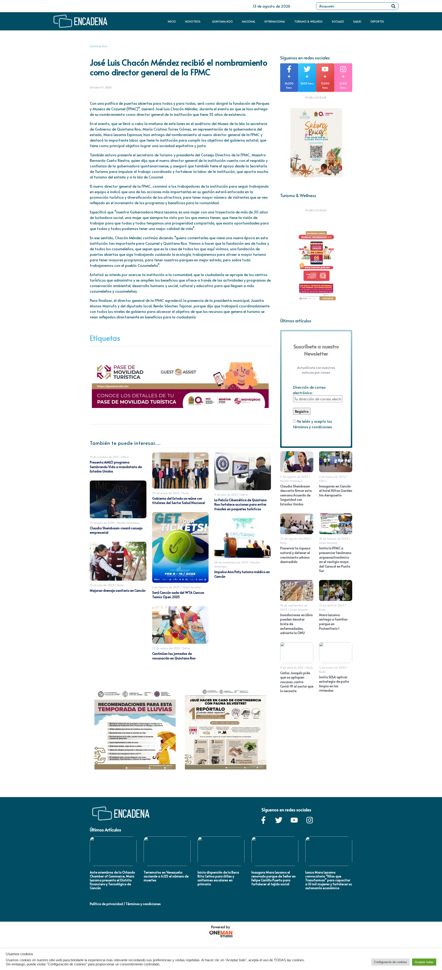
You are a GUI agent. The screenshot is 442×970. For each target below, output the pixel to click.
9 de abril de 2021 (292, 667)
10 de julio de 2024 (102, 522)
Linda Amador (192, 587)
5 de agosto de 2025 (294, 476)
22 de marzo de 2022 (166, 648)
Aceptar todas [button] (424, 962)
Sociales (338, 21)
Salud (357, 21)
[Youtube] (294, 820)
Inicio (172, 21)
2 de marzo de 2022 (332, 476)
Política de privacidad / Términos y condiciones (125, 904)
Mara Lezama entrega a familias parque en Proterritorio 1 (333, 622)
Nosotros (193, 21)
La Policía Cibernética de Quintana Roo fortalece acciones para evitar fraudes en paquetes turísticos (240, 504)
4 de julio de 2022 (226, 494)
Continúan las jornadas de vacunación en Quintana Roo (173, 655)
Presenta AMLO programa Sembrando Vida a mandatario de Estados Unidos (116, 466)
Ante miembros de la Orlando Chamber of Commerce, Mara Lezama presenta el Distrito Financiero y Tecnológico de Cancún (112, 880)
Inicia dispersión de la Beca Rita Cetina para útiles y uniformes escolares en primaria (218, 878)
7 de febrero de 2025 (166, 587)
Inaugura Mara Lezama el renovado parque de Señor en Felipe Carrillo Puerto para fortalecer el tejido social (273, 878)
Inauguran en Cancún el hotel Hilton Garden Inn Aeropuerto (335, 490)
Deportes (377, 21)
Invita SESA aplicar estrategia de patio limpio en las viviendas (334, 684)
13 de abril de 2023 (331, 605)
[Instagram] (309, 820)
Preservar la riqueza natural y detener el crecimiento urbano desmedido (295, 555)
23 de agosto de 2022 (295, 538)
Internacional (275, 21)
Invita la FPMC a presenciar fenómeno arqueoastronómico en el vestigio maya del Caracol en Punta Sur (335, 559)
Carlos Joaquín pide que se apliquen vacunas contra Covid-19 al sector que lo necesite (296, 682)
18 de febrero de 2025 (333, 538)
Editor (125, 457)
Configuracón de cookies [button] (390, 962)
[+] (289, 69)
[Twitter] (278, 820)
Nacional (248, 21)
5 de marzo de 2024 (332, 667)
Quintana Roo (222, 21)
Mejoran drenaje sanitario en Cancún (117, 590)
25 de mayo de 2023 (166, 493)
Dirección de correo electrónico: (309, 390)
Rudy (120, 585)
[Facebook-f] (263, 820)
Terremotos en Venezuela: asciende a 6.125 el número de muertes (166, 876)
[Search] (393, 6)
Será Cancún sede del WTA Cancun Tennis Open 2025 (178, 594)
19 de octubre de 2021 (104, 457)
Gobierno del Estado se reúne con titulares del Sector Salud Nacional (178, 500)
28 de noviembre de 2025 (231, 562)
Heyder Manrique (128, 522)
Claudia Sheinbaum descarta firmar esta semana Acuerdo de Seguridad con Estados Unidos (296, 495)
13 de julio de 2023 (102, 585)
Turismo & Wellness (308, 21)
